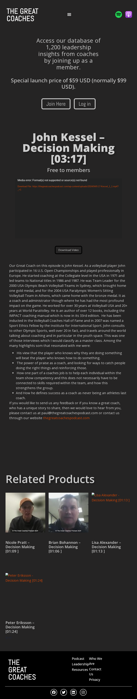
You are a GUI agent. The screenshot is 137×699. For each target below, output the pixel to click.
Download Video (68, 250)
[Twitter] (63, 692)
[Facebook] (53, 692)
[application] (68, 208)
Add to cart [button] (17, 647)
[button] (69, 14)
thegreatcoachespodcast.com (66, 418)
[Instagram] (83, 692)
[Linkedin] (73, 692)
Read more (17, 562)
